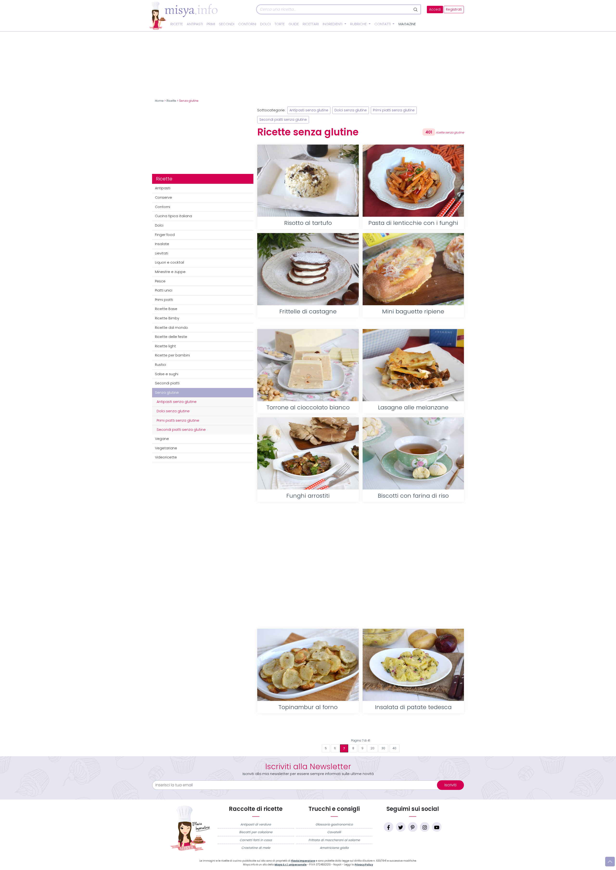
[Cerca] (416, 9)
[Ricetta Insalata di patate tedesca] (413, 665)
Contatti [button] (383, 24)
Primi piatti (164, 300)
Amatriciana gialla (334, 848)
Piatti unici (163, 290)
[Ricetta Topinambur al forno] (308, 665)
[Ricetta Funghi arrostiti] (308, 453)
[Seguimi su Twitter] (400, 827)
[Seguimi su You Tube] (437, 827)
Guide (294, 24)
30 (383, 748)
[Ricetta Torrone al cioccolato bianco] (308, 365)
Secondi (226, 24)
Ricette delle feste (171, 337)
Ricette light (165, 346)
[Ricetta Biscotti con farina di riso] (413, 453)
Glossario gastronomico (334, 824)
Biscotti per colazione (255, 832)
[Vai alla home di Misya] (183, 15)
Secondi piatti (167, 383)
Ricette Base (166, 309)
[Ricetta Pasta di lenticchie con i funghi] (413, 181)
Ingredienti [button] (333, 24)
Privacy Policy (364, 864)
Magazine (407, 24)
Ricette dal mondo (171, 327)
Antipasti (195, 24)
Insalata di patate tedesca (413, 707)
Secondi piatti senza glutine (181, 429)
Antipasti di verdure (255, 824)
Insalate (162, 244)
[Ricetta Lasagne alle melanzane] (413, 365)
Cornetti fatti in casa (256, 840)
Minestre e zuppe (170, 272)
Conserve (163, 197)
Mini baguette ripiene (413, 311)
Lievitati (161, 253)
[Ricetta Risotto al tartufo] (308, 181)
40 (394, 748)
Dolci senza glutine (173, 411)
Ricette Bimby (167, 318)
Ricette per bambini (172, 355)
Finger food (165, 235)
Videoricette (166, 457)
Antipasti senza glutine (177, 402)
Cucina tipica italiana (173, 216)
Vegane (162, 439)
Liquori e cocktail (169, 262)
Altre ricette (360, 728)
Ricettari (311, 24)
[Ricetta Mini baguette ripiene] (413, 269)
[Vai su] (610, 861)
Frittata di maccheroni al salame (334, 840)
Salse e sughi (166, 374)
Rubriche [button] (359, 24)
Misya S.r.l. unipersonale (291, 864)
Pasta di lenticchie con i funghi (413, 222)
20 (372, 748)
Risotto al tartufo (308, 222)
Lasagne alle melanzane (413, 407)
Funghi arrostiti (308, 495)
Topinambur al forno (308, 707)
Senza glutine (167, 392)
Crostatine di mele (255, 848)
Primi (211, 24)
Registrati (454, 9)
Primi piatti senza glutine (178, 420)
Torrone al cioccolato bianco (308, 407)
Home (159, 100)
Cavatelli (334, 832)
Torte (280, 24)
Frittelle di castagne (308, 311)
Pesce (160, 281)
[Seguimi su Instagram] (425, 827)
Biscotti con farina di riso (413, 495)
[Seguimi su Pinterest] (412, 827)
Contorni (247, 24)
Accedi (435, 9)
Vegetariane (166, 448)
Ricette (176, 24)
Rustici (160, 364)
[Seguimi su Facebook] (388, 827)
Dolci (265, 24)
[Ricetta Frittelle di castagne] (308, 269)
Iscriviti (450, 785)
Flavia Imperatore (303, 860)
